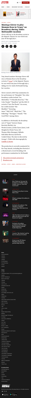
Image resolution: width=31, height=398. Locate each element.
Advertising (3, 376)
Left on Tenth (4, 308)
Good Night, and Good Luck (7, 292)
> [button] (29, 13)
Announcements (4, 254)
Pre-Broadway (4, 261)
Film (13, 179)
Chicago (3, 282)
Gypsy (9, 22)
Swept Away (4, 337)
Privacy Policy (4, 381)
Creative (3, 257)
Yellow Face (4, 364)
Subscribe (25, 2)
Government (15, 238)
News (2, 7)
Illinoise (3, 304)
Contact (3, 374)
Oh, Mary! (3, 317)
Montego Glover (21, 164)
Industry (3, 256)
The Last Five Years (5, 346)
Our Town (3, 322)
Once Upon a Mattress (6, 318)
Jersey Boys (15, 189)
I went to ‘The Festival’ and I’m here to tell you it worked (20, 234)
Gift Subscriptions (5, 369)
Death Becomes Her (5, 285)
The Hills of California (6, 344)
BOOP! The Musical (5, 276)
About (2, 372)
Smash (2, 329)
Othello (3, 320)
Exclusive (15, 221)
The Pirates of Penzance (6, 353)
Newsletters (4, 371)
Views (8, 7)
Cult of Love (4, 283)
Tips (2, 377)
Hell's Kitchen (4, 301)
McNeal (3, 313)
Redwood (3, 323)
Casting (3, 22)
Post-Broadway (4, 263)
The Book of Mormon (6, 341)
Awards (3, 266)
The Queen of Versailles (6, 355)
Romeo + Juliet (4, 325)
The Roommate (4, 357)
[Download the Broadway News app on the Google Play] (14, 394)
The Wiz (3, 358)
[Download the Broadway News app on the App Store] (5, 394)
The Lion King (4, 348)
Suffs (2, 334)
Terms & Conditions (5, 379)
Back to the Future (5, 278)
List (13, 196)
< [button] (1, 13)
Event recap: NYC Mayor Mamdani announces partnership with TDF (19, 242)
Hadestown (3, 296)
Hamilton (3, 297)
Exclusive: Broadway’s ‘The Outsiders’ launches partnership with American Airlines (20, 207)
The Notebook (4, 350)
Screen (2, 264)
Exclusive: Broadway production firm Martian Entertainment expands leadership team (19, 225)
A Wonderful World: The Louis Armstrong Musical (11, 273)
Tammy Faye (4, 339)
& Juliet (3, 271)
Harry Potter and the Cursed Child (8, 299)
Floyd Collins (4, 290)
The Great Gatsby (5, 343)
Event (14, 231)
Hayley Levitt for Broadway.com (10, 41)
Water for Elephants (5, 360)
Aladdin (3, 275)
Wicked (3, 362)
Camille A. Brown (7, 142)
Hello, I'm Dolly (4, 303)
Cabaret (3, 280)
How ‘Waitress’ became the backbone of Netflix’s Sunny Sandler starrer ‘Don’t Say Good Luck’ (20, 183)
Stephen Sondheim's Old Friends (8, 330)
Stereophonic (4, 332)
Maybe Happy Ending (6, 311)
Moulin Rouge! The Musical (7, 315)
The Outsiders (4, 351)
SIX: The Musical (4, 327)
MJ (2, 310)
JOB (2, 306)
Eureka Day (3, 289)
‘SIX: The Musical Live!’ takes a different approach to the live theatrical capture (20, 216)
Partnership (15, 203)
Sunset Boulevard (5, 336)
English (2, 287)
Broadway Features (17, 7)
